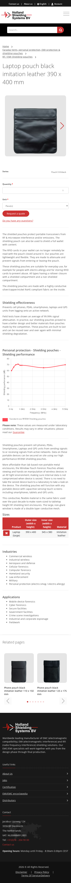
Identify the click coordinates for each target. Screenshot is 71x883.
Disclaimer (21, 872)
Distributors (9, 800)
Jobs (4, 780)
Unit (5, 199)
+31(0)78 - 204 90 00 (18, 839)
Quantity (7, 184)
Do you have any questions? (17, 220)
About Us (7, 773)
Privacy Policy (41, 872)
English (43, 3)
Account (58, 3)
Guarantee (18, 432)
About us (28, 3)
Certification (9, 787)
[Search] (60, 30)
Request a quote (16, 213)
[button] (62, 125)
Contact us (14, 3)
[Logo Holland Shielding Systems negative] (35, 728)
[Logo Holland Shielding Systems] (16, 15)
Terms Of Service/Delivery (35, 875)
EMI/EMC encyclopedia (15, 793)
